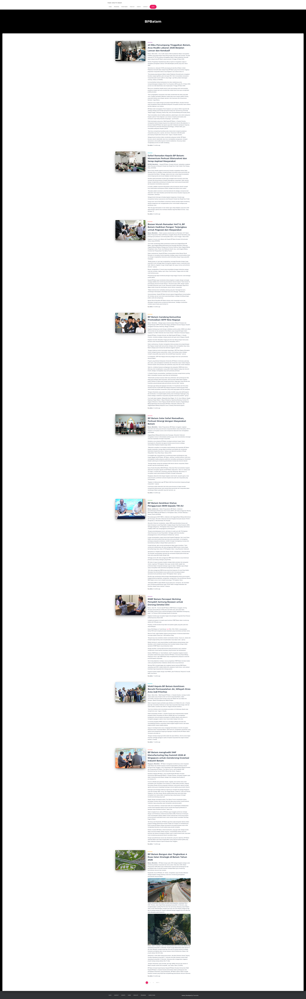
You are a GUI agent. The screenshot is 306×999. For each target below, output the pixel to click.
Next (157, 982)
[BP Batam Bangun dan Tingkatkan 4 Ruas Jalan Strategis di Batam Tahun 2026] (130, 860)
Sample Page (151, 995)
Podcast (132, 6)
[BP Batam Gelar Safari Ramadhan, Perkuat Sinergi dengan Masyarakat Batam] (130, 424)
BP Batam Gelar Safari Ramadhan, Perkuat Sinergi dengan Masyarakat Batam (167, 421)
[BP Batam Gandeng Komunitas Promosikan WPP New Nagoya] (130, 323)
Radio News (124, 6)
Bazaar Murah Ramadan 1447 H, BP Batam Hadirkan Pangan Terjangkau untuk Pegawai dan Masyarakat (167, 227)
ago (156, 145)
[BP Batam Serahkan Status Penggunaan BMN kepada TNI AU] (130, 509)
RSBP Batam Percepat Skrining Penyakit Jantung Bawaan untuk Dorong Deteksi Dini (165, 602)
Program (116, 6)
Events (139, 6)
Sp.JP (168, 629)
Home (110, 6)
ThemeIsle (195, 995)
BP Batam (150, 42)
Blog (110, 995)
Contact (145, 6)
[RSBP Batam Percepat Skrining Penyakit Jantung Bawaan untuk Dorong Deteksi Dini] (130, 605)
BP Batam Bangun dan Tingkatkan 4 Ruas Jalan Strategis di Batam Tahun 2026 (167, 857)
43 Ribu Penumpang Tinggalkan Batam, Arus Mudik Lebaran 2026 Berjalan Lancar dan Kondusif (169, 48)
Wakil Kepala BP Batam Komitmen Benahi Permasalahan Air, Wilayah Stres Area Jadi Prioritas (169, 689)
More (153, 6)
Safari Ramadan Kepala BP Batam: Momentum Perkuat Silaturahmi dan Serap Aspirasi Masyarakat (167, 158)
